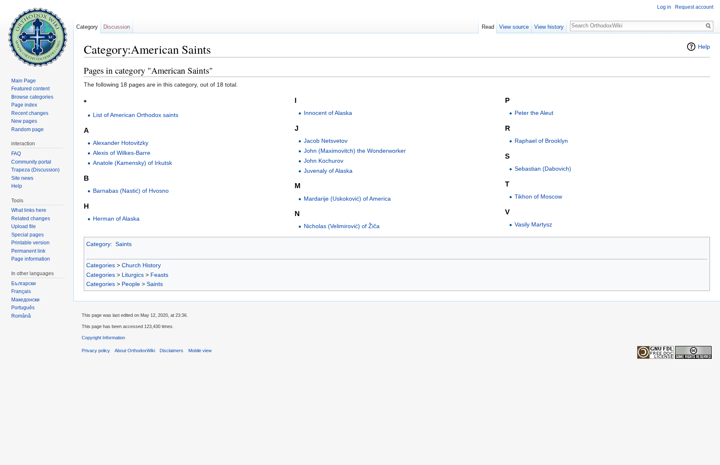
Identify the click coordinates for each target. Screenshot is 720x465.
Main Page (23, 81)
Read (488, 27)
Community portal (31, 162)
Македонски (25, 300)
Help (704, 46)
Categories (100, 265)
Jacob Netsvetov (326, 140)
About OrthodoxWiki (135, 350)
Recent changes (29, 113)
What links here (28, 210)
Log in (664, 7)
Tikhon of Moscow (538, 196)
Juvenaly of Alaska (328, 170)
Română (21, 316)
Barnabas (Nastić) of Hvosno (131, 190)
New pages (24, 121)
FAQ (16, 154)
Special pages (27, 235)
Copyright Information (103, 337)
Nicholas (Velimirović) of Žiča (342, 226)
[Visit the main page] (36, 33)
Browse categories (32, 97)
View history (549, 27)
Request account (694, 7)
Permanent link (28, 251)
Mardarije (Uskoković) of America (347, 198)
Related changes (30, 218)
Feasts (159, 274)
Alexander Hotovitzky (120, 142)
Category (98, 244)
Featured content (30, 89)
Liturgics (133, 274)
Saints (123, 244)
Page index (24, 105)
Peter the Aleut (534, 112)
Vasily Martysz (533, 224)
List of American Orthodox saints (135, 115)
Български (23, 283)
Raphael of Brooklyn (541, 140)
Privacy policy (96, 350)
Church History (141, 265)
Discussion (116, 27)
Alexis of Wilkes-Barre (121, 152)
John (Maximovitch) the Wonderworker (355, 150)
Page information (30, 259)
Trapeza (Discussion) (35, 170)
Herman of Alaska (116, 218)
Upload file (23, 226)
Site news (22, 178)
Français (21, 291)
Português (23, 308)
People (131, 284)
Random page (27, 129)
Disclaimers (171, 350)
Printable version (30, 243)
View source (514, 27)
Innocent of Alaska (328, 112)
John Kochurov (323, 160)
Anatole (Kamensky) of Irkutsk (132, 162)
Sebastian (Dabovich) (543, 168)
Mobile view (200, 350)
